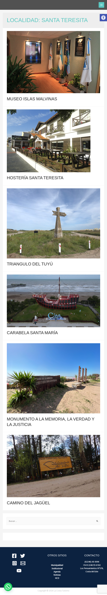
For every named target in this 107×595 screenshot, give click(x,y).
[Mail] (23, 563)
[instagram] (14, 563)
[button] (103, 17)
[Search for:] (53, 521)
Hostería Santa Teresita (35, 177)
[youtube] (19, 570)
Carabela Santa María (32, 332)
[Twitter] (22, 556)
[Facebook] (14, 556)
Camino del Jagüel (28, 503)
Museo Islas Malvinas (32, 99)
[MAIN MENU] (101, 5)
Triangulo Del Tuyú (30, 264)
